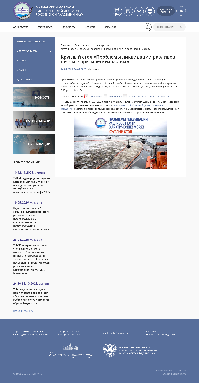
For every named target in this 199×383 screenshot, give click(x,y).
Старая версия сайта (174, 373)
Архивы (21, 70)
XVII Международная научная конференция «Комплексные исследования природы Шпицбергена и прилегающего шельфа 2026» (31, 185)
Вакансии (110, 27)
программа (96, 95)
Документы (68, 27)
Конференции (103, 45)
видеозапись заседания (155, 95)
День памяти (24, 79)
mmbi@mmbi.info (119, 332)
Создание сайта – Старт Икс (170, 370)
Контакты (151, 331)
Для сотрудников (27, 51)
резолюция (134, 95)
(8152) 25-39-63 (72, 331)
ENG (181, 10)
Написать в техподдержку (161, 334)
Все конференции (23, 310)
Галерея (21, 60)
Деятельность (45, 27)
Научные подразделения (31, 41)
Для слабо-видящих (166, 10)
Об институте (20, 27)
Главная (65, 45)
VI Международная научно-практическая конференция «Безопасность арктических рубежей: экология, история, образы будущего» (31, 296)
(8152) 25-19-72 (73, 334)
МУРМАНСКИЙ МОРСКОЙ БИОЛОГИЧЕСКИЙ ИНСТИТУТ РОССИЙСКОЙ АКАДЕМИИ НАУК (59, 11)
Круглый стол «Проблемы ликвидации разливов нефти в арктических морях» (105, 48)
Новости (90, 27)
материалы (115, 95)
